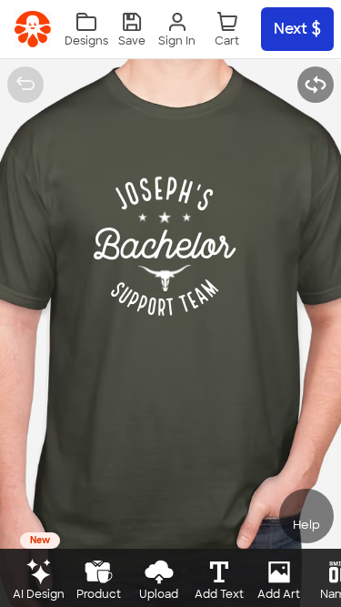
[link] (33, 29)
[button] (132, 29)
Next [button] (290, 28)
